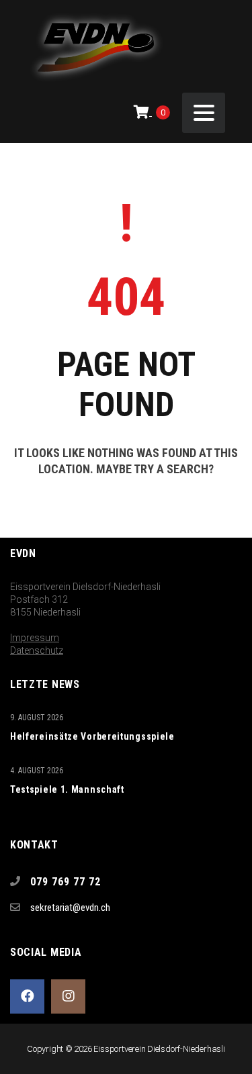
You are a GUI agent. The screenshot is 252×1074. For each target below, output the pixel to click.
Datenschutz (36, 650)
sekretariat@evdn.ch (70, 907)
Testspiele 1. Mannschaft (67, 789)
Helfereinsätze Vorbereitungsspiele (92, 736)
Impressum (34, 637)
